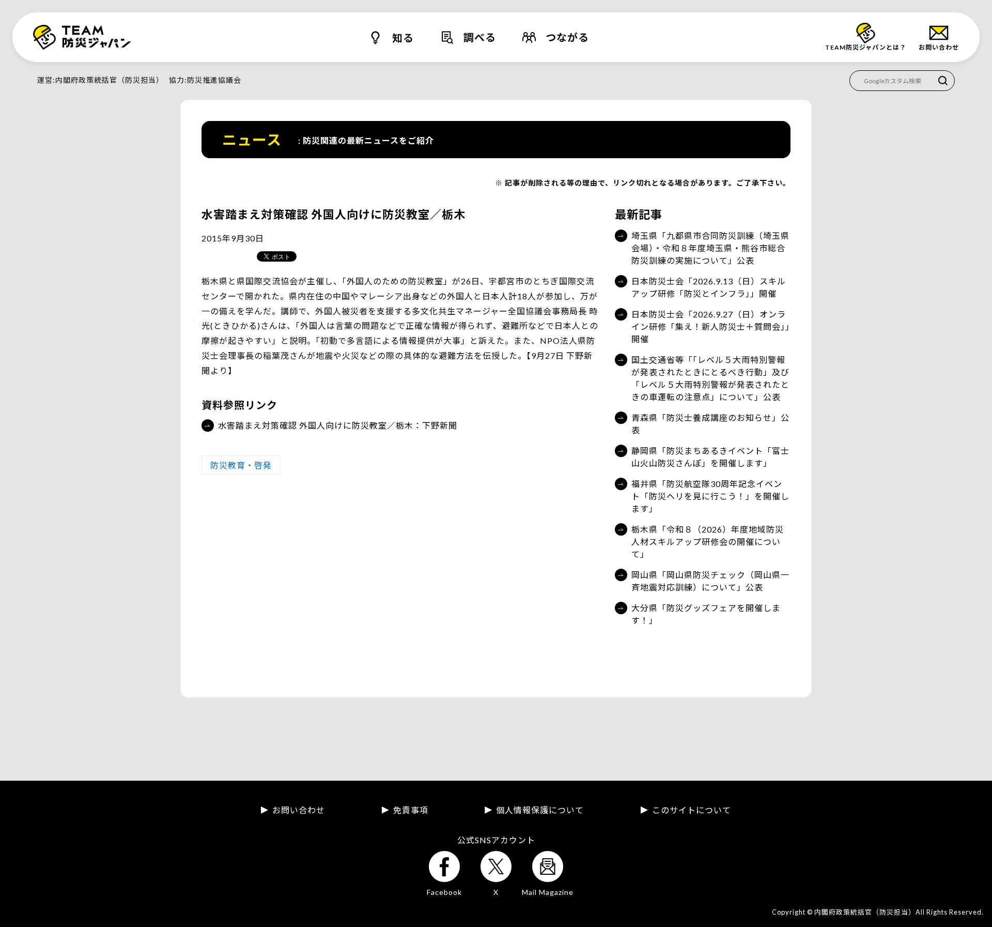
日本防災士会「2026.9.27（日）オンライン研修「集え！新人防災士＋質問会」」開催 (710, 326)
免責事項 (410, 810)
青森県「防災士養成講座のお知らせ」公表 (710, 424)
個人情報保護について (540, 810)
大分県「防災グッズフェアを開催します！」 (706, 614)
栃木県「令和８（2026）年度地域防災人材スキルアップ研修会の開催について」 (707, 541)
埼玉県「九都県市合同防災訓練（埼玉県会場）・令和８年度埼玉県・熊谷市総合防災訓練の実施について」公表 (710, 248)
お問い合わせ (298, 810)
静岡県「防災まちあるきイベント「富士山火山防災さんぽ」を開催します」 (710, 457)
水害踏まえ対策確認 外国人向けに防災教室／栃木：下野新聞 (337, 425)
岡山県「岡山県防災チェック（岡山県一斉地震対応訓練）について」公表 (710, 581)
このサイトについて (691, 810)
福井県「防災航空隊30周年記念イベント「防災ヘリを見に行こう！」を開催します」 (710, 496)
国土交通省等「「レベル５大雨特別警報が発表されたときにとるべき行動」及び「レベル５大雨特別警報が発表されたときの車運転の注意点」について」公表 (710, 378)
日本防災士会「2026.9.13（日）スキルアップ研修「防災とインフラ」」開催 (708, 287)
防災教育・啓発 (241, 465)
